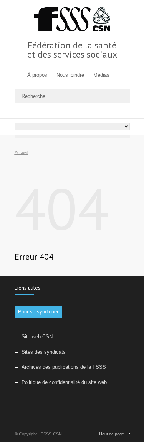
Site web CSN (37, 336)
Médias (101, 75)
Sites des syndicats (44, 352)
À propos (37, 75)
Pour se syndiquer (38, 312)
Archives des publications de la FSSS (64, 367)
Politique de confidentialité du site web (64, 382)
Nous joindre (70, 75)
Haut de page (111, 434)
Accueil (21, 152)
